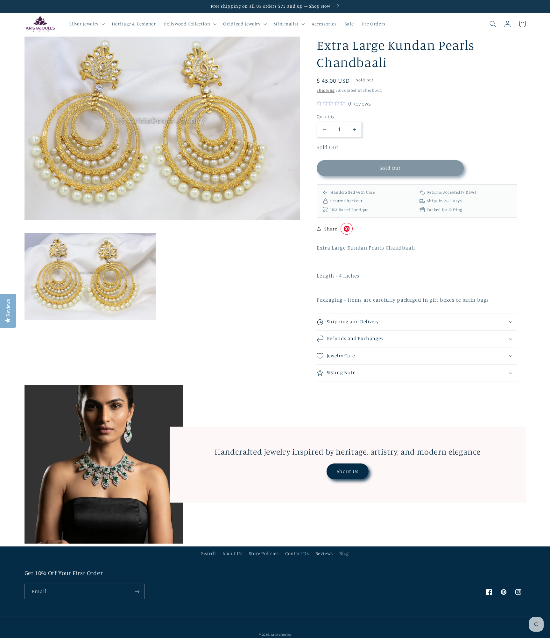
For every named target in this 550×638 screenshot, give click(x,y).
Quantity (325, 116)
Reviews (324, 553)
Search (208, 553)
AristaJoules (281, 634)
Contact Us (297, 553)
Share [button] (330, 228)
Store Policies (264, 553)
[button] (86, 24)
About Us (347, 471)
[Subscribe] (137, 591)
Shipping (326, 90)
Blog (344, 553)
